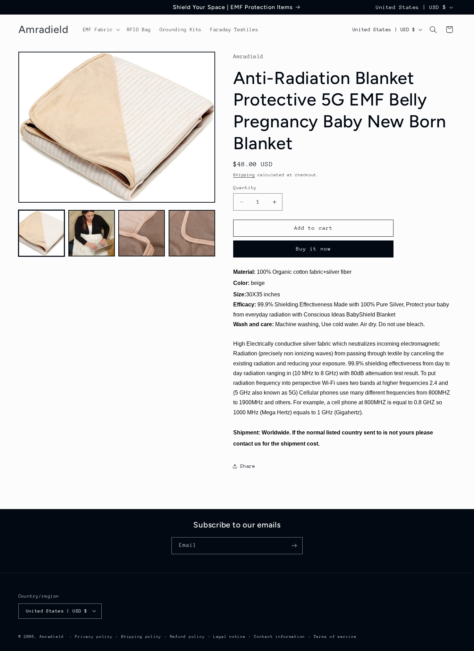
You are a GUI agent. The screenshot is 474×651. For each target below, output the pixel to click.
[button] (100, 29)
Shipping (244, 174)
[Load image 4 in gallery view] (192, 233)
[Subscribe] (294, 545)
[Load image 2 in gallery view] (91, 233)
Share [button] (247, 466)
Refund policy (187, 636)
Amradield (52, 636)
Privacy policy (93, 636)
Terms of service (335, 636)
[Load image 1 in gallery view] (41, 233)
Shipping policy (141, 636)
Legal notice (229, 636)
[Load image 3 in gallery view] (141, 233)
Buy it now (313, 249)
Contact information (279, 636)
